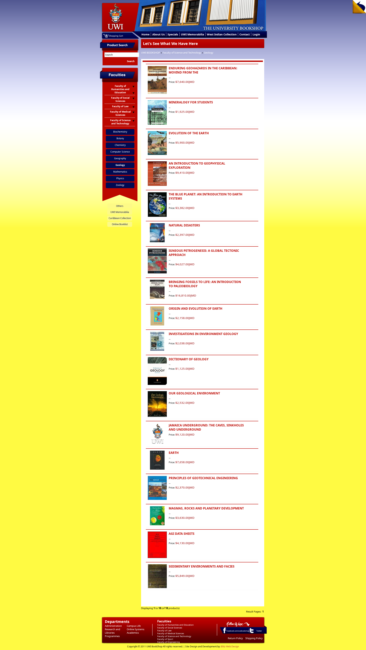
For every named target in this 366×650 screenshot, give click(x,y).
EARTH (174, 453)
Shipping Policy (254, 638)
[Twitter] (251, 633)
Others (119, 206)
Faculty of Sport (165, 639)
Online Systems (135, 629)
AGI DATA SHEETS (181, 534)
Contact (244, 34)
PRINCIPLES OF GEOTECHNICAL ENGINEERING (203, 478)
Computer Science (120, 151)
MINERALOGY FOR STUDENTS (191, 102)
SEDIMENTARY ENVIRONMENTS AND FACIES (201, 566)
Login (256, 34)
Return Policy (235, 638)
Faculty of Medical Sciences (170, 633)
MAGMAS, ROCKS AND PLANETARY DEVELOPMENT (206, 508)
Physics (120, 178)
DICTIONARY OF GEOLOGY (189, 359)
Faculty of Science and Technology (182, 52)
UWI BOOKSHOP (150, 52)
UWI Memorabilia (192, 34)
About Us (158, 34)
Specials (173, 34)
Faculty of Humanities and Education (175, 624)
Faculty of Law (164, 630)
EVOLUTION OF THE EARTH (189, 133)
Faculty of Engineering (168, 641)
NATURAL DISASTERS (184, 225)
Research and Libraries (112, 631)
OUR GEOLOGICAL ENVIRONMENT (194, 393)
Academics (133, 632)
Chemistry (120, 145)
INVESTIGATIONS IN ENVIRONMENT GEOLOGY (203, 334)
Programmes (112, 636)
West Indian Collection (222, 34)
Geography (120, 158)
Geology (208, 52)
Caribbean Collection (120, 218)
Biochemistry (120, 131)
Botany (120, 138)
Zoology (120, 185)
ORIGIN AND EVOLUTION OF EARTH (195, 308)
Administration (113, 626)
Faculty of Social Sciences (169, 627)
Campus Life (134, 626)
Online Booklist (120, 224)
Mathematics (120, 171)
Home (145, 34)
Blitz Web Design (230, 646)
